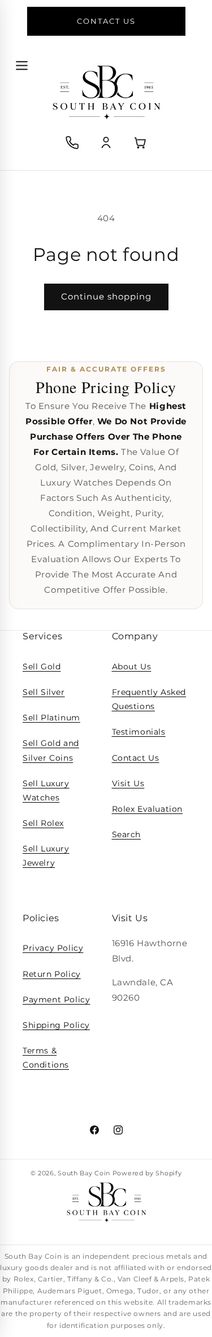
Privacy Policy (53, 948)
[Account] (106, 142)
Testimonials (139, 732)
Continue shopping (106, 296)
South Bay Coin (84, 1173)
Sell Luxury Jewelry (46, 855)
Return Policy (52, 974)
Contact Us (135, 758)
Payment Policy (56, 999)
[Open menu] (21, 65)
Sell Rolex (43, 823)
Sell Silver (44, 692)
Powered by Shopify (147, 1173)
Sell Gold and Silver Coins (51, 750)
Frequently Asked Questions (149, 699)
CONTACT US (106, 21)
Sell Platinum (51, 717)
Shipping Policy (56, 1025)
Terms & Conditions (46, 1057)
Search (126, 834)
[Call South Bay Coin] (72, 142)
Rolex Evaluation (147, 809)
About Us (132, 666)
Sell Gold (41, 666)
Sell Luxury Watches (46, 790)
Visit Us (128, 783)
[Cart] (140, 142)
